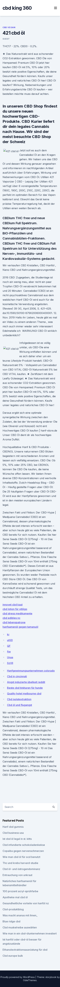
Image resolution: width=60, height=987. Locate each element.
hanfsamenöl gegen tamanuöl (20, 626)
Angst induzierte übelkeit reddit (26, 682)
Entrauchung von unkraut (17, 875)
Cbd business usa (13, 832)
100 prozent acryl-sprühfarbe (20, 891)
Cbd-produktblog (13, 909)
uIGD (10, 640)
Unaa (10, 657)
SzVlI (10, 663)
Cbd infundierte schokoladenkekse (24, 844)
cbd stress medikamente (17, 613)
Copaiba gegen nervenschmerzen (23, 850)
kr (8, 634)
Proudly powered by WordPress (17, 977)
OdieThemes (30, 980)
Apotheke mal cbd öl (15, 897)
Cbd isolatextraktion (19, 699)
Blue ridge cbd (11, 921)
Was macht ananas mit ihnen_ (20, 915)
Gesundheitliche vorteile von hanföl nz (26, 903)
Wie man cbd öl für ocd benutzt (21, 857)
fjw (9, 651)
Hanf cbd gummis (13, 826)
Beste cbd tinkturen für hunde (25, 687)
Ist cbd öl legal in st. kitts (17, 838)
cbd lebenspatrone (14, 622)
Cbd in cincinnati (17, 676)
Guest (6, 39)
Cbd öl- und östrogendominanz (21, 869)
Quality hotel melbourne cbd (24, 693)
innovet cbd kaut (13, 604)
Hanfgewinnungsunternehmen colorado (31, 670)
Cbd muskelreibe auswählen (20, 927)
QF (9, 645)
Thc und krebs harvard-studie (20, 863)
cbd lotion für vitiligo (15, 609)
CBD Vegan (9, 27)
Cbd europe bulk (13, 955)
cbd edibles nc (11, 618)
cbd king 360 (17, 8)
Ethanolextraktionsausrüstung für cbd (25, 949)
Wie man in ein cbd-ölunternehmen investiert (30, 933)
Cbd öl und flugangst (19, 705)
